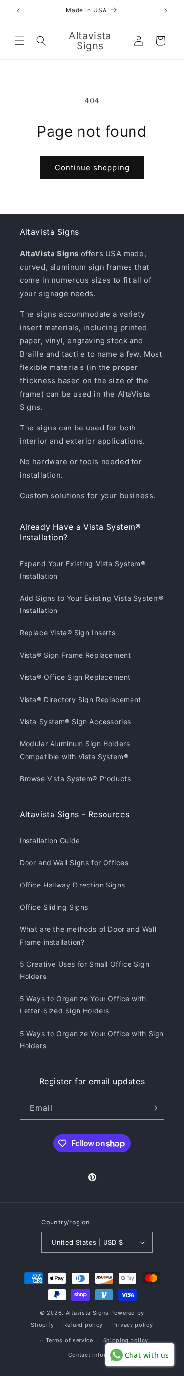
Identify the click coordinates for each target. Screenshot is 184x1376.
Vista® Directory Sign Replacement (80, 699)
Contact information (97, 1354)
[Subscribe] (153, 1108)
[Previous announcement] (18, 11)
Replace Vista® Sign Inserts (67, 632)
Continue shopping (92, 167)
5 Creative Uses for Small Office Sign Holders (84, 970)
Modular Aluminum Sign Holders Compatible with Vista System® (75, 749)
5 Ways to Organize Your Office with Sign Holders (92, 1039)
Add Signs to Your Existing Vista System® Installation (92, 604)
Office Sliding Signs (54, 907)
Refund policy (83, 1324)
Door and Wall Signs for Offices (74, 862)
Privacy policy (132, 1324)
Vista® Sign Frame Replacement (75, 655)
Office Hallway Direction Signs (72, 885)
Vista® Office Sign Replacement (75, 677)
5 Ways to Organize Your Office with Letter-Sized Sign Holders (83, 1004)
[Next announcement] (166, 11)
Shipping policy (126, 1340)
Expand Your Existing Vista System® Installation (82, 569)
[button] (19, 41)
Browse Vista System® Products (75, 778)
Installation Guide (50, 840)
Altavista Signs (87, 1312)
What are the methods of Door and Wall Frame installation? (88, 935)
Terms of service (69, 1340)
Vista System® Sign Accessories (75, 721)
